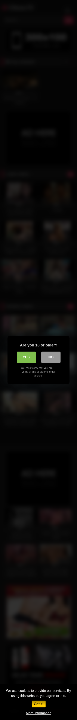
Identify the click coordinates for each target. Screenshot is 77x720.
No (50, 357)
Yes (26, 357)
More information (38, 713)
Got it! (38, 704)
